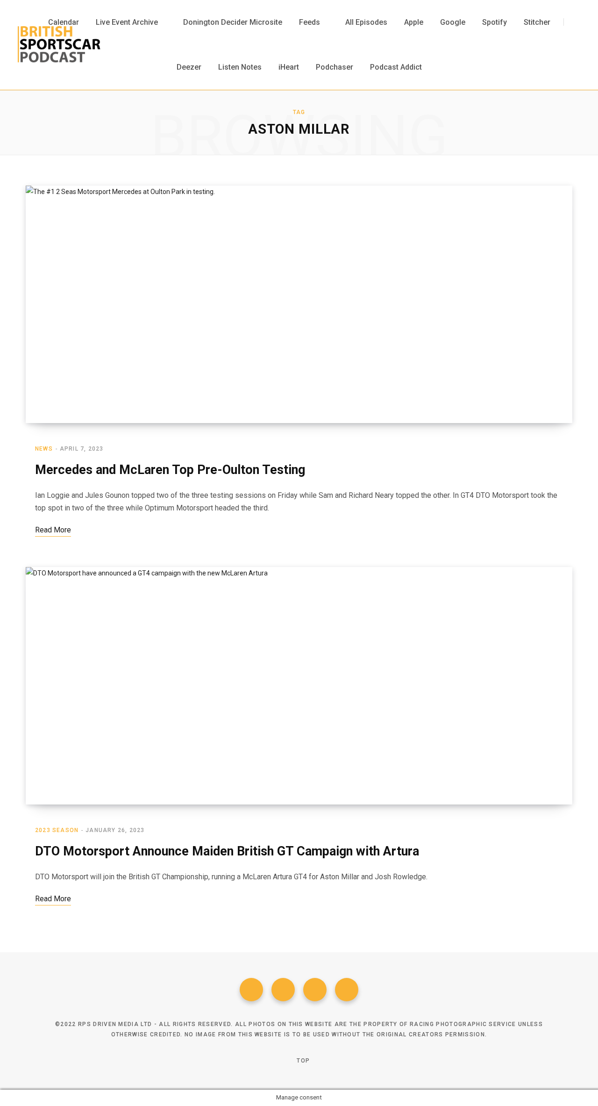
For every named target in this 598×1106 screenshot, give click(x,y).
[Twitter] (283, 989)
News (44, 448)
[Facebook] (251, 989)
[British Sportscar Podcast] (59, 45)
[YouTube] (346, 989)
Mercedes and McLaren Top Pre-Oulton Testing (170, 469)
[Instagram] (315, 989)
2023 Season (56, 830)
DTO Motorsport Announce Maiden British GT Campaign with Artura (227, 851)
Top (302, 1060)
